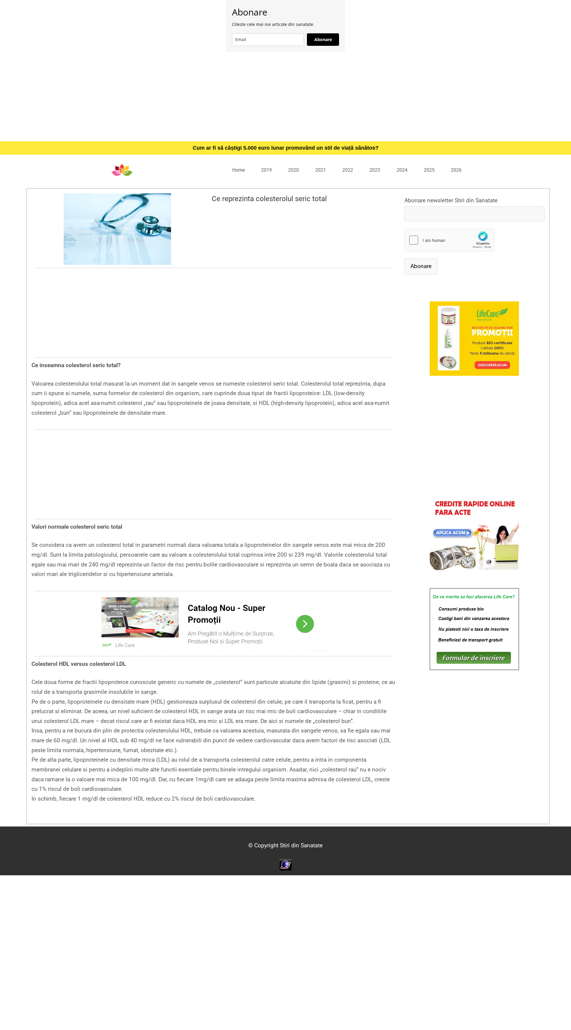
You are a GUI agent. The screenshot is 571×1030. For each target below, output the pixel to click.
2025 (429, 170)
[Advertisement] (285, 96)
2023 (374, 170)
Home (238, 170)
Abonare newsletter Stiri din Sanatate (451, 200)
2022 (347, 170)
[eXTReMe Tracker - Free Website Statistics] (286, 864)
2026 (456, 170)
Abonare (323, 39)
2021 (320, 170)
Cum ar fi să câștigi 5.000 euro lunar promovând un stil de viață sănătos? (286, 148)
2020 (293, 170)
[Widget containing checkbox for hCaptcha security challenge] (449, 240)
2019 (266, 170)
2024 (402, 170)
